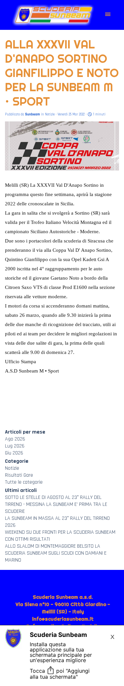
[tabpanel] (63, 622)
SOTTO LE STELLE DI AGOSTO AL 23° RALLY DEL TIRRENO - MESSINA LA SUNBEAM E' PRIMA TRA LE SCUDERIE (56, 504)
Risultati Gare (19, 475)
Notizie (12, 468)
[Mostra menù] (108, 14)
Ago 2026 (15, 439)
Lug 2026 (14, 446)
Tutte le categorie (24, 482)
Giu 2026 (14, 452)
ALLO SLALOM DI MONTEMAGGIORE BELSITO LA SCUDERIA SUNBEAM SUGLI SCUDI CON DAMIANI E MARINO (55, 553)
